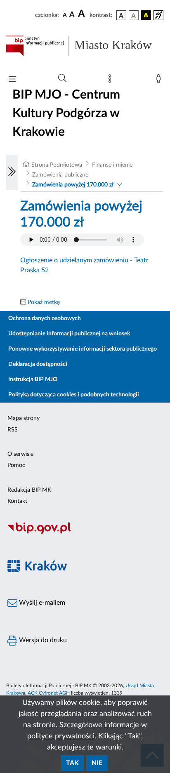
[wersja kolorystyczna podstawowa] (121, 15)
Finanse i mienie (112, 165)
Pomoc (16, 465)
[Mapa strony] (111, 80)
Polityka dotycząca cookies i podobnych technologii (73, 395)
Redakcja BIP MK (29, 490)
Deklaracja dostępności (37, 364)
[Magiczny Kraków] (85, 570)
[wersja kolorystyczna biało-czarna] (133, 15)
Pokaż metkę (44, 302)
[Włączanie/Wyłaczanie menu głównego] (12, 79)
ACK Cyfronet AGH (49, 693)
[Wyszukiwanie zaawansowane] (62, 78)
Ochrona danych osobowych (44, 318)
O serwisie (20, 454)
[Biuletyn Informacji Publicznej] (85, 532)
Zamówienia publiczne (60, 175)
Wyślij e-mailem (41, 602)
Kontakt (17, 501)
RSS (12, 430)
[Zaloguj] (160, 80)
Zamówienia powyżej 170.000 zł (72, 185)
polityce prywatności (60, 736)
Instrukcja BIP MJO (32, 379)
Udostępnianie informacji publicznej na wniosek (69, 334)
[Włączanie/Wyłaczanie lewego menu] (12, 172)
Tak (72, 763)
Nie (97, 763)
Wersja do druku (42, 640)
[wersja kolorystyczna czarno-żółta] (146, 15)
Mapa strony (23, 418)
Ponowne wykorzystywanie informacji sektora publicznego (82, 349)
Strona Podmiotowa (56, 165)
